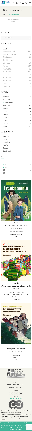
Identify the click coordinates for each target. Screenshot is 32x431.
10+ (4, 170)
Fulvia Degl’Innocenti (17, 351)
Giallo (5, 111)
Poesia (5, 84)
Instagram (26, 3)
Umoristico (6, 126)
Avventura (6, 136)
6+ (4, 161)
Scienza (5, 148)
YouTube (23, 3)
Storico (5, 120)
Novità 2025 (7, 78)
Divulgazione (7, 57)
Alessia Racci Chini (16, 228)
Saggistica (6, 87)
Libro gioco (7, 63)
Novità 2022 (7, 69)
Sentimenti (7, 151)
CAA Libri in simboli (9, 54)
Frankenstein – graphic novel (16, 226)
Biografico (6, 96)
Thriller (5, 123)
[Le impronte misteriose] (16, 323)
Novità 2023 (7, 72)
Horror (5, 114)
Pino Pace (16, 289)
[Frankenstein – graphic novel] (16, 200)
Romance (6, 117)
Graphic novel (16, 223)
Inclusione (6, 142)
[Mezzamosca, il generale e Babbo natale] (16, 260)
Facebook (20, 3)
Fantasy (6, 108)
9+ (6, 167)
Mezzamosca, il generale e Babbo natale (16, 286)
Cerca (29, 38)
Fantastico (6, 106)
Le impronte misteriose (16, 349)
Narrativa (16, 283)
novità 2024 (7, 75)
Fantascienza (9, 103)
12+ (4, 173)
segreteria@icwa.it (16, 398)
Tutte (5, 48)
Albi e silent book (9, 51)
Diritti (5, 139)
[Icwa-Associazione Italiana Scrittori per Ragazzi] (5, 3)
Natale (5, 145)
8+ (6, 164)
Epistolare (6, 100)
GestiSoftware (19, 429)
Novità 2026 (7, 81)
